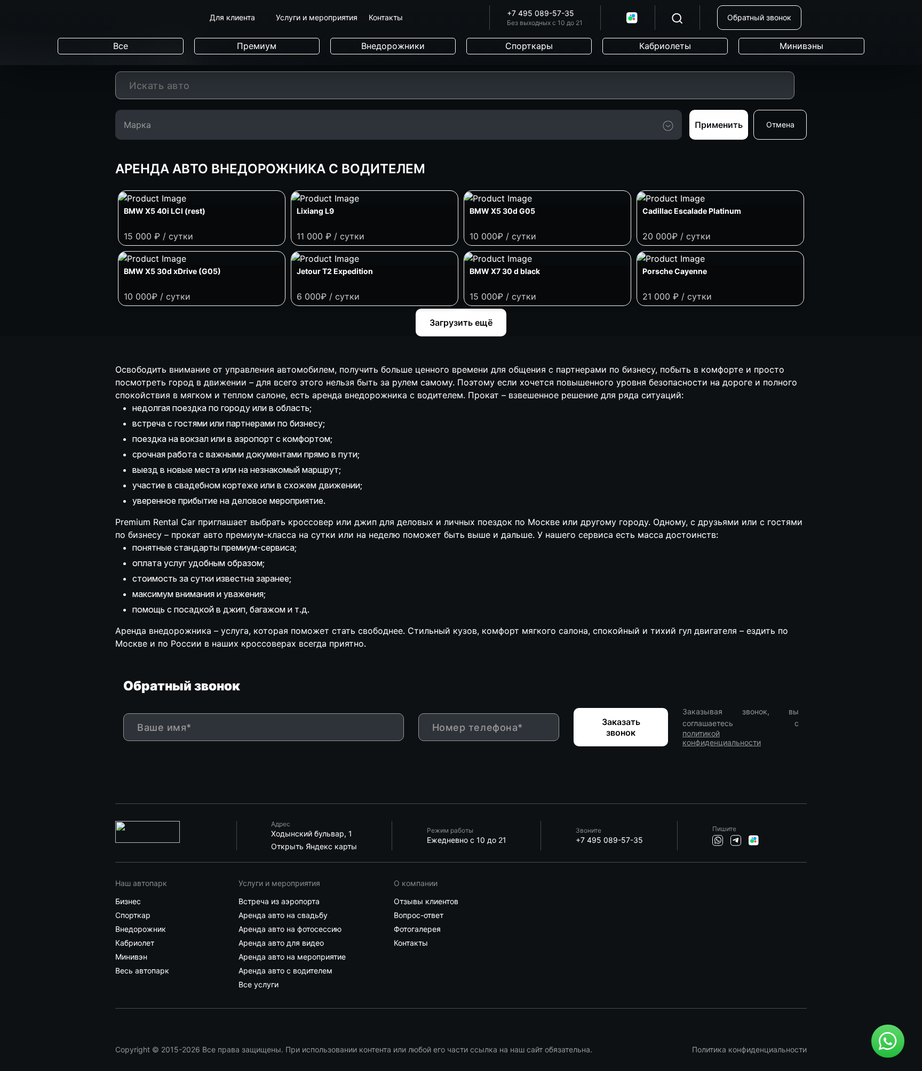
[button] (236, 17)
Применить (719, 124)
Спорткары (529, 46)
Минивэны (801, 46)
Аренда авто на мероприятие (292, 957)
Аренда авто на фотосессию (290, 929)
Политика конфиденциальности (749, 1049)
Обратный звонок (759, 17)
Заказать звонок (621, 727)
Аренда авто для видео (281, 943)
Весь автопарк (142, 971)
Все (120, 46)
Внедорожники (393, 46)
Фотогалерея (417, 929)
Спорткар (132, 915)
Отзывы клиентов (426, 901)
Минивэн (131, 957)
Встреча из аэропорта (279, 901)
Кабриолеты (665, 46)
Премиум (256, 46)
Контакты (411, 943)
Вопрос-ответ (418, 915)
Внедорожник (140, 929)
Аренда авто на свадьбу (283, 915)
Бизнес (128, 901)
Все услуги (259, 984)
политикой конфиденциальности (721, 738)
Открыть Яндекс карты (314, 846)
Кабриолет (134, 943)
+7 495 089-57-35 (540, 14)
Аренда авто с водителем (285, 971)
